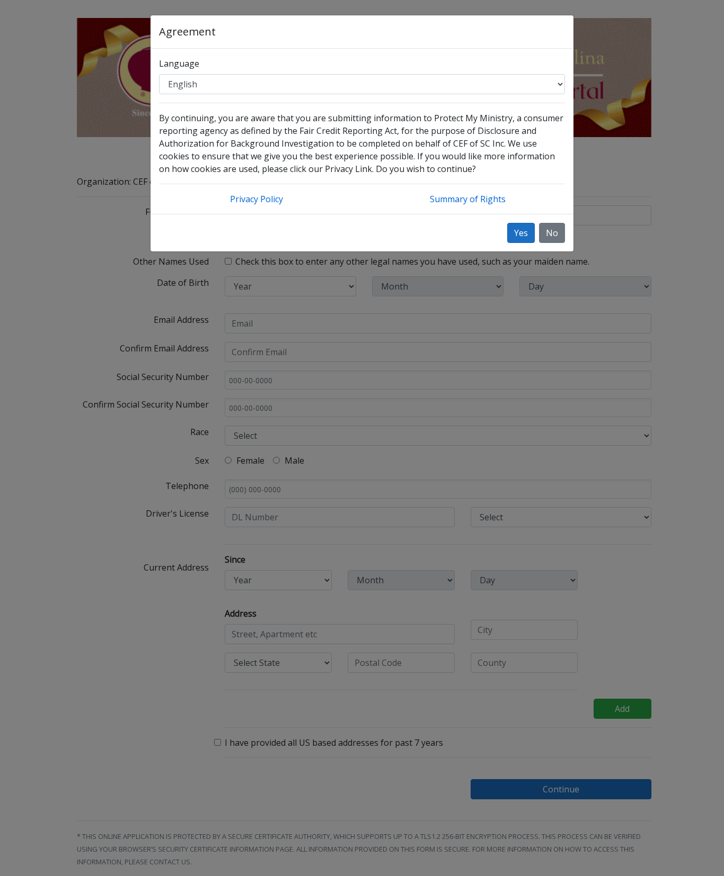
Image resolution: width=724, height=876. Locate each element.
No (552, 233)
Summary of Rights (468, 199)
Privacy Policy (256, 199)
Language (179, 63)
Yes (521, 233)
